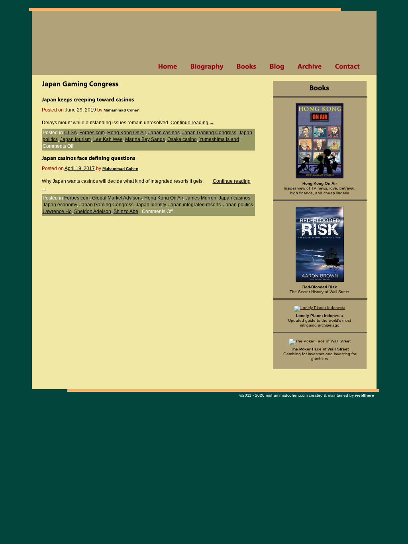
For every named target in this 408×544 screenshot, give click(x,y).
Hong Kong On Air (126, 132)
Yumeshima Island (219, 139)
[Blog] (276, 66)
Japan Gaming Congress (209, 132)
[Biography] (207, 66)
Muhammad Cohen (121, 110)
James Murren (200, 198)
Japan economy (60, 204)
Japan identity (151, 204)
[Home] (167, 66)
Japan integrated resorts (194, 204)
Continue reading (192, 122)
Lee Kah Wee (108, 139)
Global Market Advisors (117, 198)
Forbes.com (92, 132)
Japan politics (238, 204)
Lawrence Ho (57, 211)
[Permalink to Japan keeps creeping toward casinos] (88, 99)
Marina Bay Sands (145, 139)
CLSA (70, 132)
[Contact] (347, 66)
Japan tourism (75, 139)
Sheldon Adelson (92, 211)
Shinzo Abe (126, 211)
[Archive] (309, 66)
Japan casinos (164, 132)
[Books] (246, 66)
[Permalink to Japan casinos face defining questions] (89, 158)
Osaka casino (182, 139)
